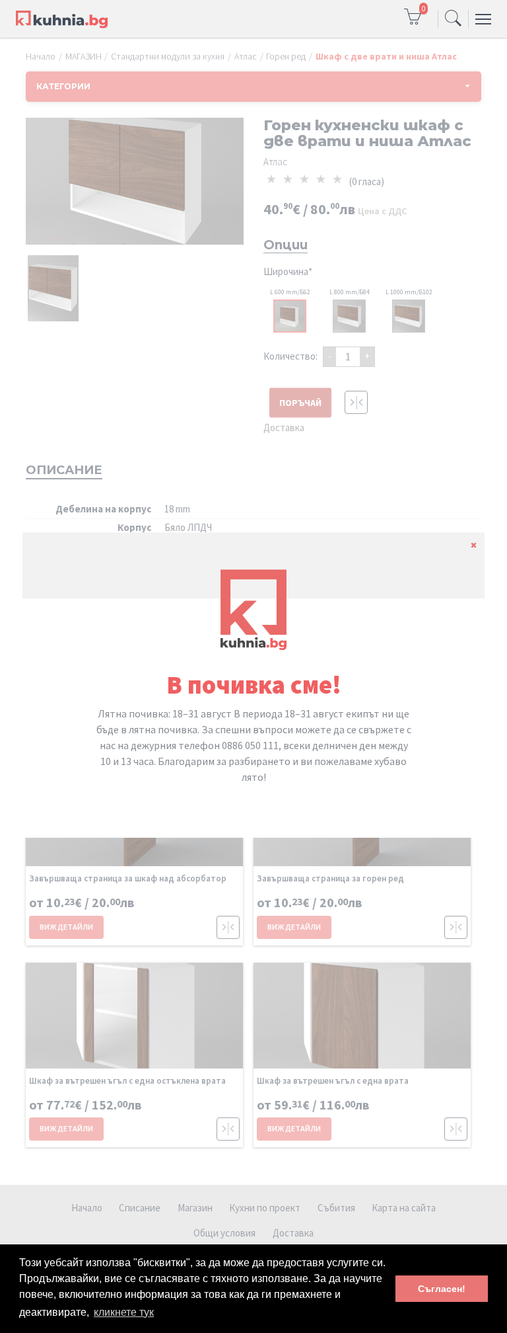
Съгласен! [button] (441, 1288)
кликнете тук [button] (124, 1312)
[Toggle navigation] (453, 19)
